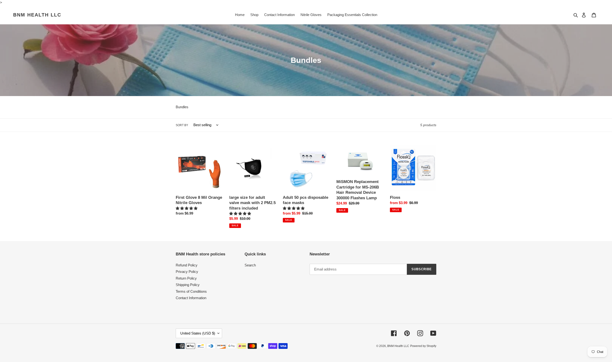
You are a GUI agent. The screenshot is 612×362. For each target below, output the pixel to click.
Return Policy (186, 278)
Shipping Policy (188, 285)
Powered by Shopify (423, 346)
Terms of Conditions (191, 291)
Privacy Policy (187, 272)
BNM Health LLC (37, 14)
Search (250, 265)
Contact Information (191, 298)
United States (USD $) (197, 333)
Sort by (182, 125)
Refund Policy (186, 265)
